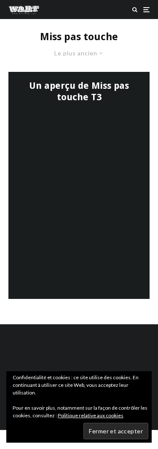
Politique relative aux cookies (90, 415)
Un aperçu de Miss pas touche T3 (79, 91)
